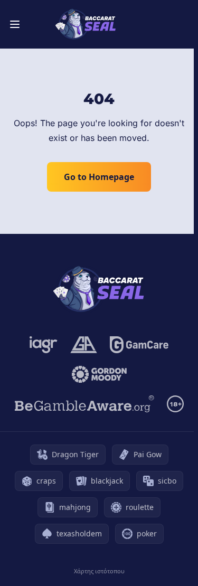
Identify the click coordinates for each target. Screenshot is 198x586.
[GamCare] (139, 344)
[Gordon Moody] (99, 374)
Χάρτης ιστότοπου (99, 571)
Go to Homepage (99, 177)
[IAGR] (44, 344)
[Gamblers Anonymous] (83, 344)
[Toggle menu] (14, 24)
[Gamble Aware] (84, 403)
